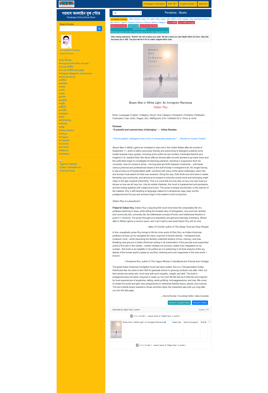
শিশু (62, 117)
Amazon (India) (200, 302)
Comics (65, 143)
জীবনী (63, 106)
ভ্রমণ (63, 93)
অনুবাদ (64, 100)
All (207, 309)
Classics (65, 140)
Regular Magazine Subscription (76, 73)
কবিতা (63, 80)
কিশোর (64, 123)
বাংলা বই (171, 3)
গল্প (62, 90)
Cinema (65, 147)
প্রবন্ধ (63, 86)
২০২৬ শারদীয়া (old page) (72, 70)
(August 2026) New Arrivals (74, 63)
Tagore (64, 137)
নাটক (63, 96)
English (202, 309)
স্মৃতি (63, 103)
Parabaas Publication (154, 3)
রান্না (62, 127)
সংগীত (64, 110)
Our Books (66, 60)
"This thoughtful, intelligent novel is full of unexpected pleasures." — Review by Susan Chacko (159, 138)
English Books (187, 3)
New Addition (67, 130)
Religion (65, 153)
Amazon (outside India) (179, 302)
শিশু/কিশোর (66, 120)
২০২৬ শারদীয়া (67, 66)
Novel (64, 133)
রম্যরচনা (64, 113)
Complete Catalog (119, 19)
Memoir (64, 150)
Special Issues (68, 76)
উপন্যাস (64, 83)
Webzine (203, 3)
